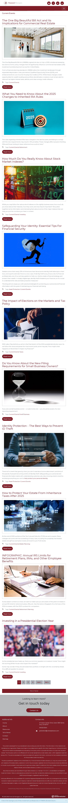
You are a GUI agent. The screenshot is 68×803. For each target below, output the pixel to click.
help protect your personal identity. (36, 478)
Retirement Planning (26, 609)
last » (47, 682)
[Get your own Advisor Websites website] (59, 796)
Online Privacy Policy (13, 788)
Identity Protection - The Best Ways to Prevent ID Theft (32, 427)
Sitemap (5, 739)
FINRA (44, 770)
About (5, 726)
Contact (5, 736)
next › (39, 682)
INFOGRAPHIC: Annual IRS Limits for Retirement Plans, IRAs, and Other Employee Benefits (31, 558)
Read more (7, 87)
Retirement (23, 147)
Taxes (21, 352)
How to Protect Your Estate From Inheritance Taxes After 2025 (31, 494)
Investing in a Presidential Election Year (28, 620)
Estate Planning (24, 544)
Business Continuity (34, 788)
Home (5, 723)
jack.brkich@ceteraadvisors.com (49, 731)
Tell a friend (6, 732)
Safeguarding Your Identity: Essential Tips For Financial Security (32, 227)
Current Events (14, 82)
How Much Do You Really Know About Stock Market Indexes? (31, 160)
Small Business (24, 414)
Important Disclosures (46, 788)
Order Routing (56, 788)
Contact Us (34, 710)
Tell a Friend (34, 691)
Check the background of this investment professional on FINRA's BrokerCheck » (28, 800)
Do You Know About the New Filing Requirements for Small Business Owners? (30, 365)
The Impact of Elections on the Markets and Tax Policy (33, 302)
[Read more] (34, 43)
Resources (6, 729)
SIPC (47, 770)
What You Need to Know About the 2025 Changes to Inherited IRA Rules (29, 95)
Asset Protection (14, 289)
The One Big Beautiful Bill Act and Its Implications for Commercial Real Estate (28, 22)
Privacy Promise (24, 788)
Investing (22, 214)
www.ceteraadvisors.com (47, 767)
